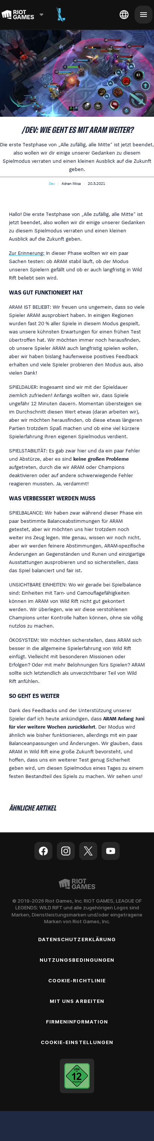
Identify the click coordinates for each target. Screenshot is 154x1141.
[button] (52, 183)
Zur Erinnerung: (26, 253)
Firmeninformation (77, 1022)
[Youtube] (110, 850)
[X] (88, 850)
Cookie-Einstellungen (77, 1042)
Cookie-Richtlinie (77, 980)
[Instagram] (65, 850)
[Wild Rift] (61, 14)
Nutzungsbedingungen (77, 960)
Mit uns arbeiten (77, 1001)
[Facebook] (43, 850)
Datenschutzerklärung (77, 939)
